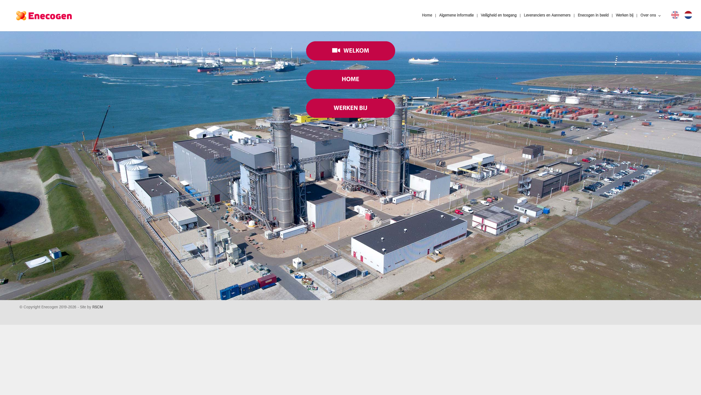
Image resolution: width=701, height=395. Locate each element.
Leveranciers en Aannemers (547, 16)
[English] (675, 15)
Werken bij (624, 16)
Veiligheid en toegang (499, 16)
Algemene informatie (456, 16)
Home (427, 16)
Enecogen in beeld (593, 16)
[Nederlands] (688, 15)
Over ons (648, 16)
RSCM (97, 307)
